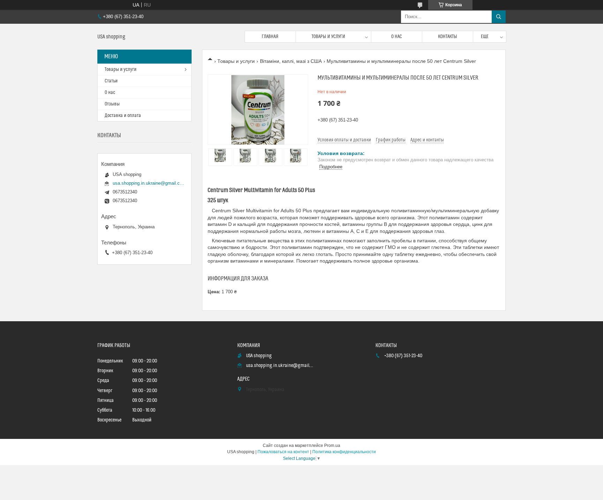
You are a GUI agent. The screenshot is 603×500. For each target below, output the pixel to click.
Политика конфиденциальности (344, 451)
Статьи (111, 81)
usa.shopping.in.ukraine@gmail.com (148, 183)
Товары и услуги (328, 36)
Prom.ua (332, 445)
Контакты (447, 36)
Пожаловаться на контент (283, 451)
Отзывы (112, 104)
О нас (396, 36)
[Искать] (499, 16)
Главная (270, 36)
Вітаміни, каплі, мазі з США (291, 61)
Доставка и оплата (123, 115)
